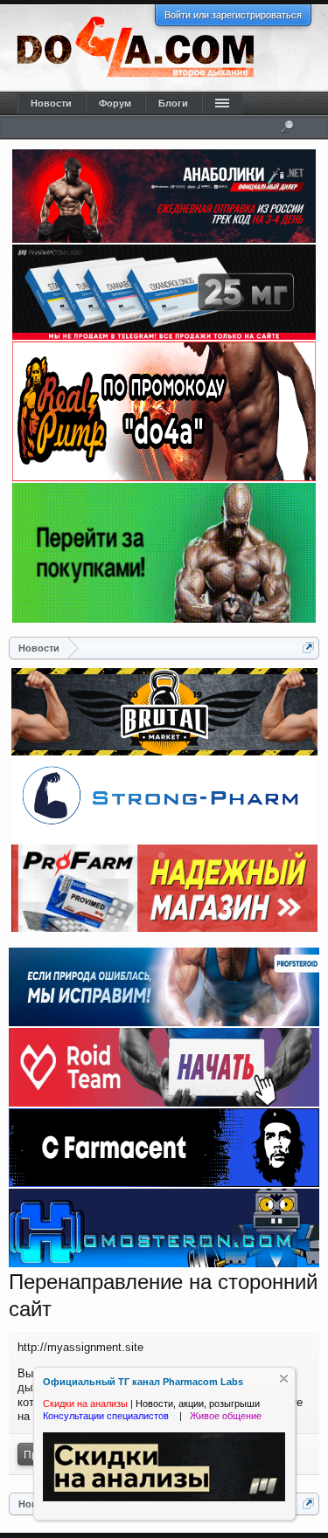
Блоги (173, 103)
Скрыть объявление (283, 1378)
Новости (51, 103)
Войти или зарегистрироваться (233, 15)
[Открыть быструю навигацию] (308, 647)
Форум (115, 103)
